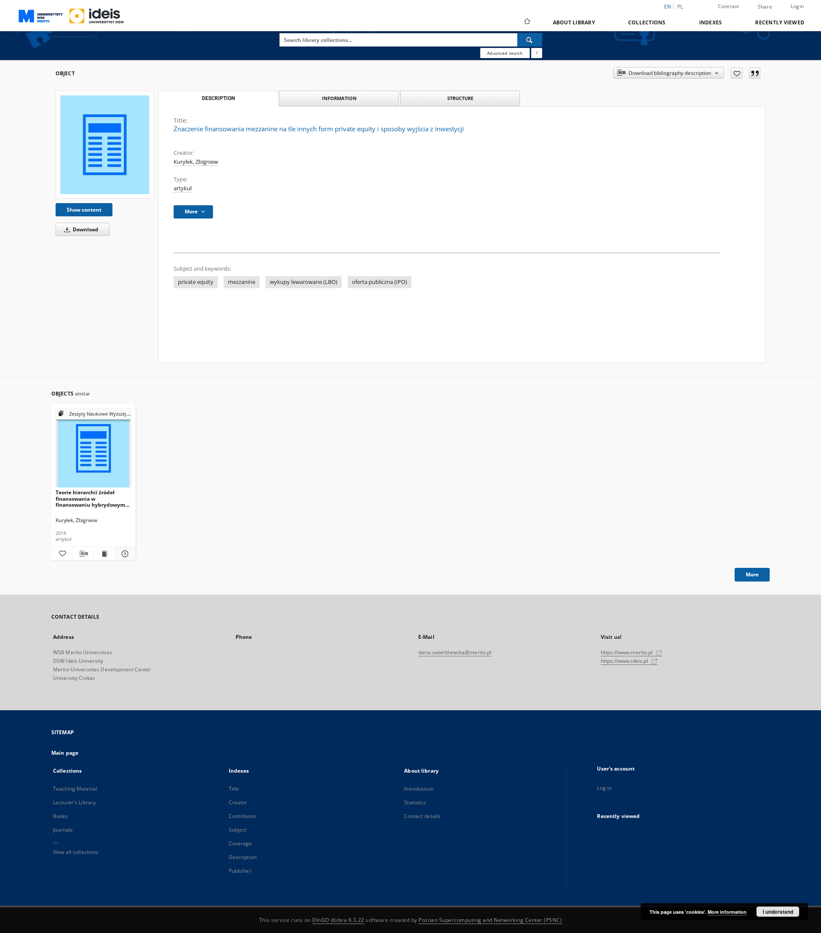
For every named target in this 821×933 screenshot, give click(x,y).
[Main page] (526, 22)
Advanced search (505, 53)
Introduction (418, 788)
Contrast (728, 6)
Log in (604, 787)
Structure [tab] (460, 98)
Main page (64, 752)
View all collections (75, 852)
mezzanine (241, 282)
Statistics (415, 802)
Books (60, 816)
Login (797, 6)
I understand (778, 911)
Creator (238, 802)
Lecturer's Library (74, 802)
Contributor (243, 816)
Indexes (710, 22)
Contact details (422, 816)
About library (574, 22)
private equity (195, 282)
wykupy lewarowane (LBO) (303, 282)
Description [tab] (218, 98)
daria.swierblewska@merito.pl (454, 652)
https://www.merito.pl (627, 652)
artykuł (183, 188)
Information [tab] (339, 98)
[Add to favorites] (736, 73)
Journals (63, 829)
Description (243, 857)
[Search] (529, 40)
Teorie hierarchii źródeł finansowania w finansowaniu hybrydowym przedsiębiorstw (90, 498)
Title (234, 788)
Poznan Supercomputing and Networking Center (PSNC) (490, 920)
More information (727, 912)
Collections (647, 22)
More (752, 574)
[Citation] (754, 73)
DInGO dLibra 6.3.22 (338, 920)
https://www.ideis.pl (625, 660)
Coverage (240, 843)
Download (84, 229)
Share (765, 6)
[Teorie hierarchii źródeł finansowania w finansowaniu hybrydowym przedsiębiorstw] (93, 448)
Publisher (240, 870)
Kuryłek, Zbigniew (196, 161)
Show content (84, 209)
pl (680, 6)
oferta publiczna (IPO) (379, 282)
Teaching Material (75, 788)
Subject (238, 829)
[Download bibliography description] (82, 553)
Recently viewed (779, 22)
